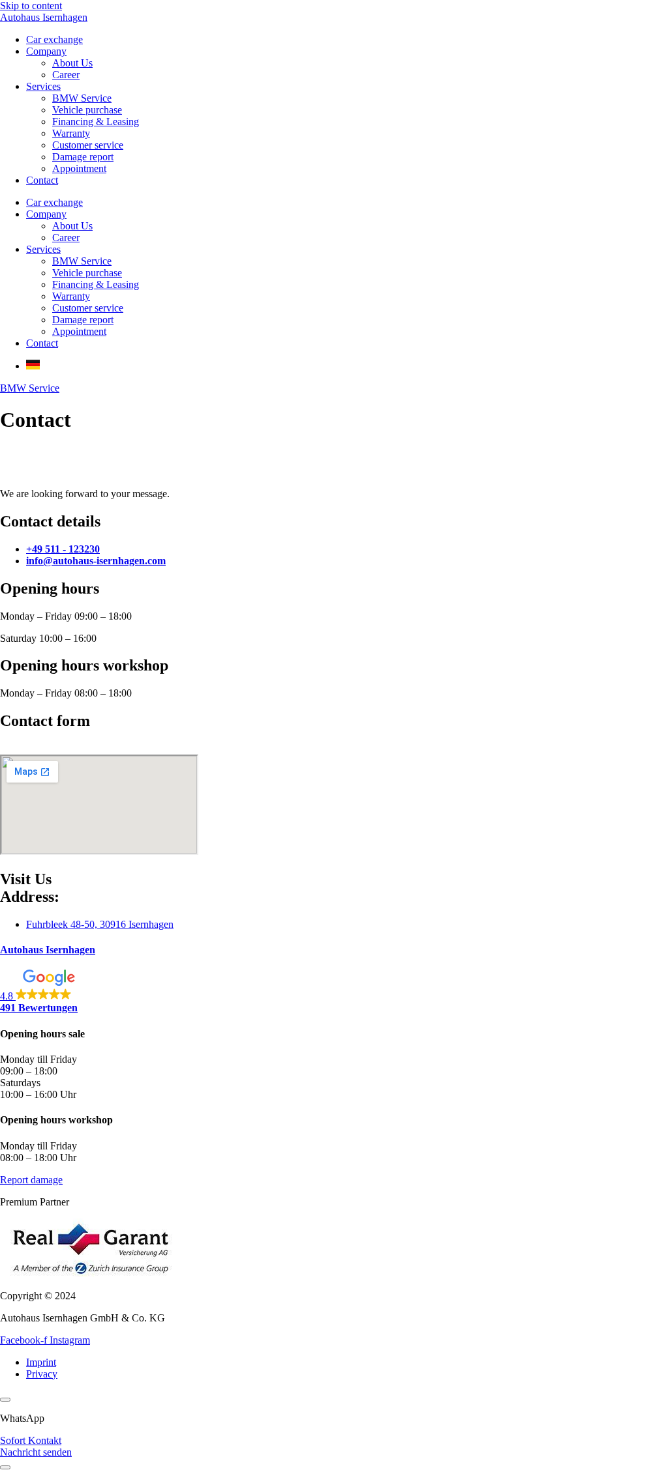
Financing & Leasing (95, 121)
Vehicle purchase (87, 109)
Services (43, 86)
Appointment (79, 168)
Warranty (71, 133)
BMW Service (82, 98)
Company (46, 51)
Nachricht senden (36, 1452)
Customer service (87, 145)
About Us (72, 62)
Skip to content (31, 5)
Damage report (83, 156)
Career (66, 74)
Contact (42, 180)
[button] (334, 992)
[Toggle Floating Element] (5, 1467)
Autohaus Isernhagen (43, 17)
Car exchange (54, 39)
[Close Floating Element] (5, 1400)
